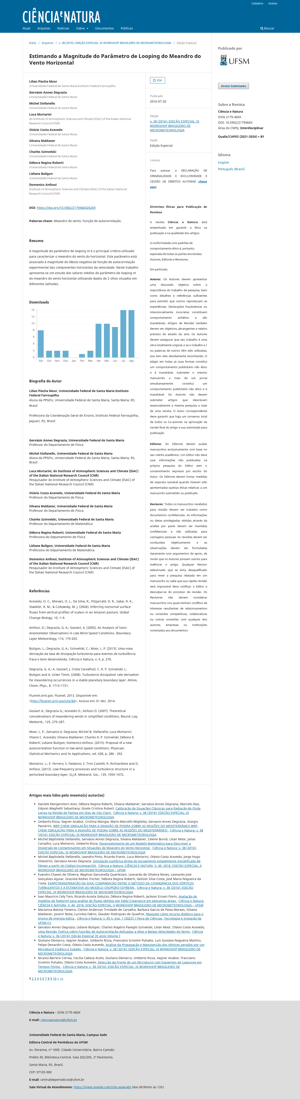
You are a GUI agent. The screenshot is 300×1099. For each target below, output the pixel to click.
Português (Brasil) (231, 169)
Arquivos (43, 28)
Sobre (81, 28)
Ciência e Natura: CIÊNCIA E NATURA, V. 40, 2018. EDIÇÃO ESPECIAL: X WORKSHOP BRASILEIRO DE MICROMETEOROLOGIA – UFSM (120, 868)
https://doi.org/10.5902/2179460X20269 (66, 208)
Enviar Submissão (233, 86)
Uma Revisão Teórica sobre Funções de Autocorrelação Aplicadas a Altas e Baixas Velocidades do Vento (114, 931)
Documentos (104, 28)
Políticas (127, 28)
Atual (26, 28)
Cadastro (257, 3)
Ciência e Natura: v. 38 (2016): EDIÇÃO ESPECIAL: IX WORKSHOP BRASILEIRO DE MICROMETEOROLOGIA (113, 815)
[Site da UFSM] (234, 66)
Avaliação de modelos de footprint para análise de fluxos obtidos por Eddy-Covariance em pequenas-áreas (117, 898)
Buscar (268, 28)
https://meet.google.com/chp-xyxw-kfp (102, 1087)
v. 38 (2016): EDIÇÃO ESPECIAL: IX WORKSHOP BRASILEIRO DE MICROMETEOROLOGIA (115, 43)
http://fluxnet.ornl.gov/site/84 (53, 701)
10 (54, 978)
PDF (159, 80)
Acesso (272, 3)
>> (61, 978)
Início (32, 43)
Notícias (63, 28)
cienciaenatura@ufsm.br (59, 1020)
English (223, 162)
